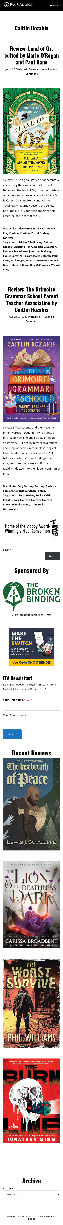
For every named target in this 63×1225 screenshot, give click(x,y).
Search (7, 549)
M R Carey (26, 256)
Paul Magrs (17, 260)
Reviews (8, 237)
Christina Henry (23, 246)
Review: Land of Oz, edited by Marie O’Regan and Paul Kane (31, 55)
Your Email (14, 715)
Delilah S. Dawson (45, 246)
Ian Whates (21, 251)
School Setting (20, 504)
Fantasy (25, 233)
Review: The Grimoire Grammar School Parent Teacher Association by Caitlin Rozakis (31, 299)
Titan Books (37, 504)
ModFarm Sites (48, 1216)
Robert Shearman (36, 260)
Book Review (26, 495)
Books (39, 495)
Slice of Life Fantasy (15, 491)
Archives (8, 1188)
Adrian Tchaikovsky (31, 242)
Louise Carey (11, 256)
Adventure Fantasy (29, 228)
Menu (56, 5)
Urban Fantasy (37, 491)
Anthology (48, 228)
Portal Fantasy (40, 233)
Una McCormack (40, 265)
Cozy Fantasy (11, 233)
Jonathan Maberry (40, 251)
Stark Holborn (20, 265)
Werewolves (10, 509)
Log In (31, 1219)
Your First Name (17, 699)
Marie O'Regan (42, 256)
